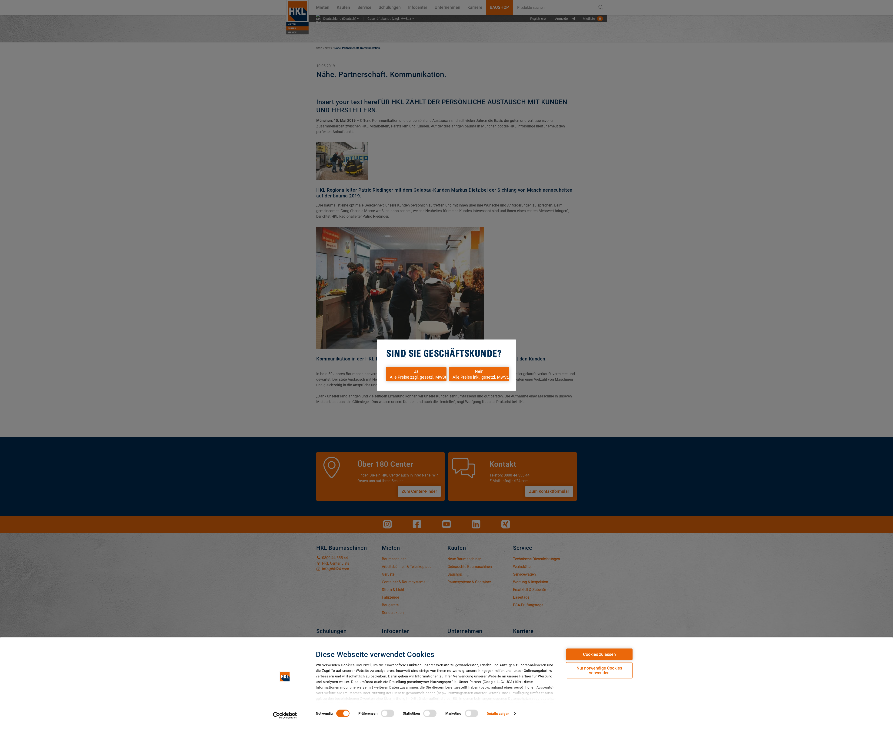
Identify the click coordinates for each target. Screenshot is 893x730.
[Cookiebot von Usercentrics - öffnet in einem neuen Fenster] (285, 715)
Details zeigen (498, 713)
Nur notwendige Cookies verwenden (599, 670)
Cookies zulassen (599, 654)
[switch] (387, 713)
